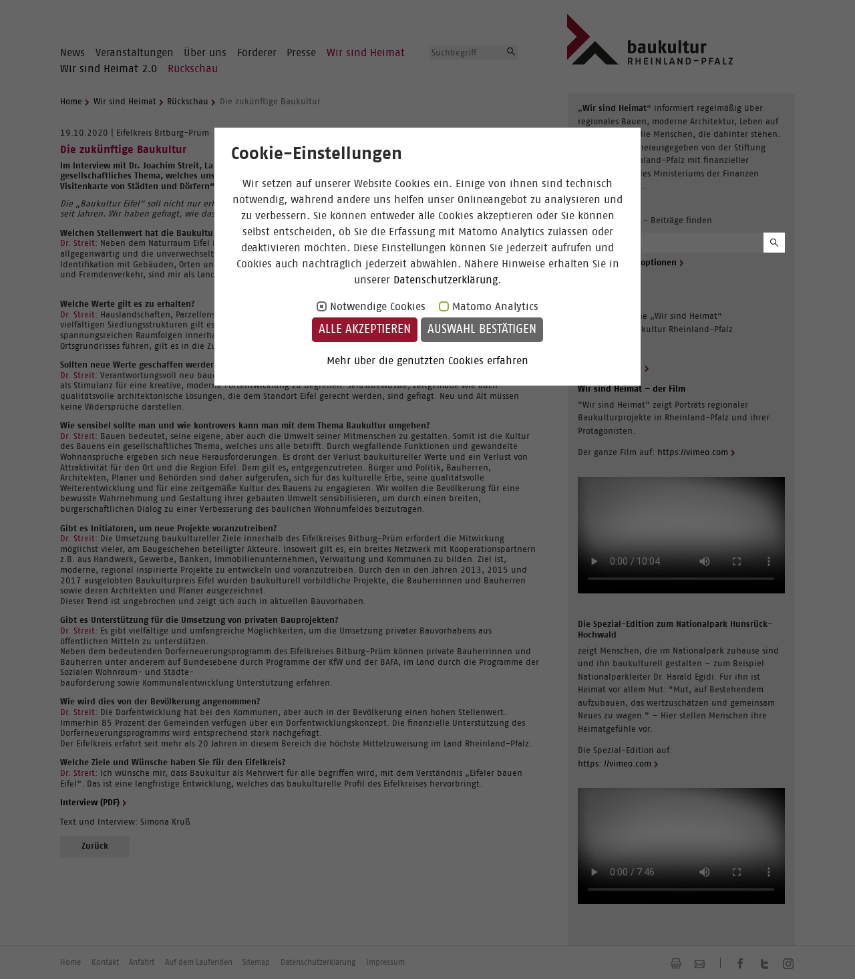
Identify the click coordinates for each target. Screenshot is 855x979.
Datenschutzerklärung (445, 280)
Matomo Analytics (495, 306)
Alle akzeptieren (365, 329)
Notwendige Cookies (377, 306)
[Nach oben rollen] (829, 953)
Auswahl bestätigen (482, 329)
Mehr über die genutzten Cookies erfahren (427, 361)
